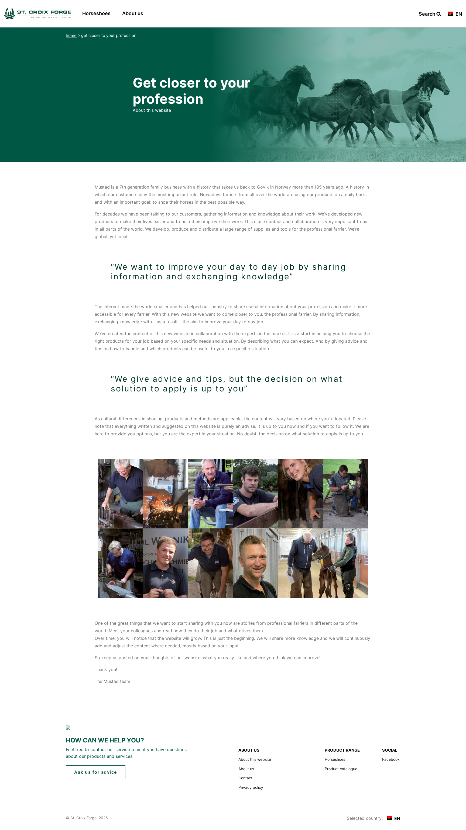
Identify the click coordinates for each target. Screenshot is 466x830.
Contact (245, 778)
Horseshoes (96, 13)
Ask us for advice (95, 772)
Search (427, 14)
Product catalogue (341, 768)
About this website (254, 759)
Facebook (391, 759)
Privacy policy (250, 787)
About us (132, 13)
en (458, 14)
